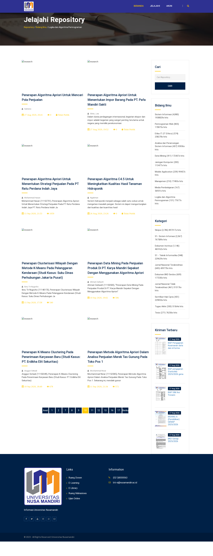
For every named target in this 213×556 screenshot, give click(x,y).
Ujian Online (74, 498)
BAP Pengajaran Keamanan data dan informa (175, 345)
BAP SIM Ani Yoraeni (174, 393)
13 (105, 410)
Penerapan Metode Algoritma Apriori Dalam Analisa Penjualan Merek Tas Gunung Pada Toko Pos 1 (118, 356)
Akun (169, 6)
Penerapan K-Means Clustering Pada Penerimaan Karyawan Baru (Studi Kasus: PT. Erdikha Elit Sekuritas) (51, 356)
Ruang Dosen (75, 477)
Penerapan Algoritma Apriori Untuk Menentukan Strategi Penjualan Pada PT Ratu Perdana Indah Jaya (50, 183)
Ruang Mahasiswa (78, 493)
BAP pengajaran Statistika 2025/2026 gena (175, 371)
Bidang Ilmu (41, 27)
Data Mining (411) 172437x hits (169, 156)
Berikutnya (125, 410)
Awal (45, 410)
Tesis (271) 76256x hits (166, 312)
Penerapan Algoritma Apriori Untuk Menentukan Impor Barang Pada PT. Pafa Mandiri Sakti (117, 99)
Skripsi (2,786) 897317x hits (168, 230)
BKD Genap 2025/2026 (173, 440)
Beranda (139, 6)
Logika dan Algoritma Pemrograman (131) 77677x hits (168, 200)
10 (85, 410)
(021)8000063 (120, 477)
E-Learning (74, 482)
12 (98, 410)
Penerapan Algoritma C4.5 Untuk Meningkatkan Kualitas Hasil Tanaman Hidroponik (115, 183)
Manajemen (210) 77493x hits (169, 181)
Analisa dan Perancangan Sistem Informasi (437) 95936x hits (170, 146)
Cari (170, 86)
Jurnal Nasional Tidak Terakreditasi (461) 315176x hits (168, 287)
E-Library (73, 488)
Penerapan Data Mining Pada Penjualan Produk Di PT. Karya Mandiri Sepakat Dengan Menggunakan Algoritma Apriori (116, 268)
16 (112, 410)
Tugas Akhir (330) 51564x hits (169, 306)
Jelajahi (155, 6)
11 (92, 410)
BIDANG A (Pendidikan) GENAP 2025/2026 (174, 420)
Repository (29, 27)
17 (118, 410)
